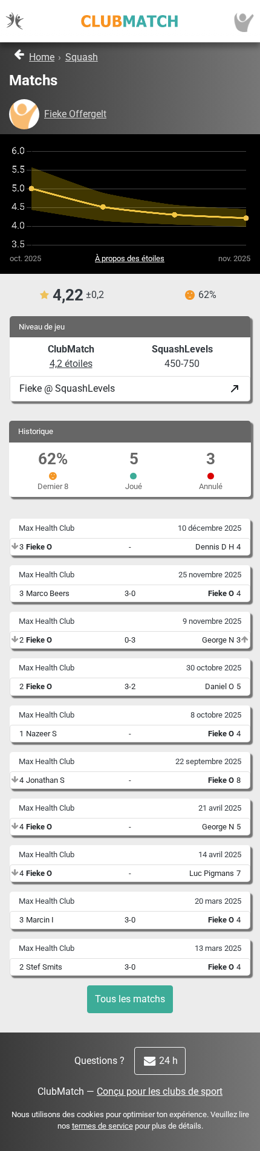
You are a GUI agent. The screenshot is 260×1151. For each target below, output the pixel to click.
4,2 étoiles (71, 363)
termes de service (102, 1125)
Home (41, 57)
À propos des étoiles (129, 258)
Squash (81, 57)
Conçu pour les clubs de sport (160, 1091)
